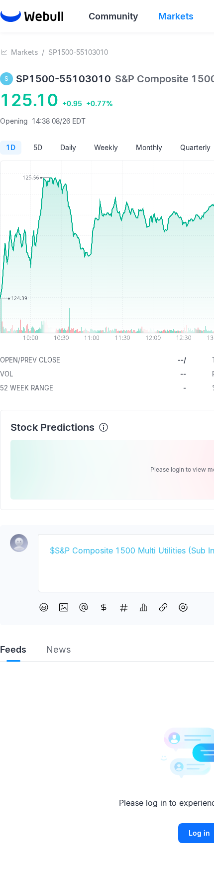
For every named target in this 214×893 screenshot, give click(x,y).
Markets (24, 52)
